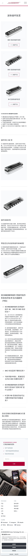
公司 (2, 511)
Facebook (5, 522)
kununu (11, 525)
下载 (2, 513)
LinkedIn (21, 522)
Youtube (18, 525)
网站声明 (16, 554)
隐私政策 (11, 554)
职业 (2, 508)
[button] (14, 309)
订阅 (14, 464)
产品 (2, 503)
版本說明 (16, 503)
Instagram (13, 522)
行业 (2, 506)
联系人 (15, 511)
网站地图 (16, 508)
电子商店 (3, 516)
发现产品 (15, 45)
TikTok (4, 525)
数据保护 (16, 506)
